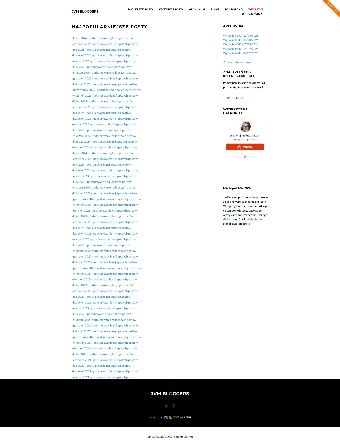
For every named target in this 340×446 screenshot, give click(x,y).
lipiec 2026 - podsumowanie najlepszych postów (103, 38)
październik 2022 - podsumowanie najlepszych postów (107, 268)
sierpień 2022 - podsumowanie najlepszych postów (105, 279)
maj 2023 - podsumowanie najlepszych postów (102, 228)
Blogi (214, 9)
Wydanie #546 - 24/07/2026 (240, 53)
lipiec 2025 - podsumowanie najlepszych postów (103, 101)
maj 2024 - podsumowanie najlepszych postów (102, 164)
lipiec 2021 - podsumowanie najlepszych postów (103, 354)
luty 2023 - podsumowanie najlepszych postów (102, 245)
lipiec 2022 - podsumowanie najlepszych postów (103, 285)
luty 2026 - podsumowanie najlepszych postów (102, 67)
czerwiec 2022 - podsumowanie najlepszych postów (105, 291)
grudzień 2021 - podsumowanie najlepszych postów (105, 325)
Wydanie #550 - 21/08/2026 (240, 35)
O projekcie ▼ (252, 13)
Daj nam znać (235, 98)
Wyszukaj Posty (171, 9)
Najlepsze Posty (140, 9)
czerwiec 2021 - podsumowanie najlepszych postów (105, 360)
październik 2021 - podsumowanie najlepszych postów (107, 337)
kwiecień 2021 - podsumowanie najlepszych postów (105, 371)
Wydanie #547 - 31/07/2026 (240, 49)
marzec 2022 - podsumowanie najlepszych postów (104, 308)
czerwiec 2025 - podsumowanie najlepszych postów (105, 107)
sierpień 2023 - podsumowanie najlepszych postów (105, 210)
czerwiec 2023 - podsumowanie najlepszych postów (105, 222)
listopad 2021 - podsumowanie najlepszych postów (105, 331)
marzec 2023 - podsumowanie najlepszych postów (104, 239)
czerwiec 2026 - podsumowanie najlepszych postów (105, 44)
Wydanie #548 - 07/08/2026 (240, 44)
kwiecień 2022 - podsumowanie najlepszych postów (105, 302)
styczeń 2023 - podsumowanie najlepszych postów (104, 250)
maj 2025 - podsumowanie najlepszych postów (102, 112)
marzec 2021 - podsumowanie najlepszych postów (104, 377)
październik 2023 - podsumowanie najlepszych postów (107, 199)
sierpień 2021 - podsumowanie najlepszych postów (105, 348)
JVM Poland (234, 9)
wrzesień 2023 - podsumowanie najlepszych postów (105, 204)
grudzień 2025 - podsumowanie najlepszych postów (105, 78)
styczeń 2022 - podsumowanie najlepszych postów (104, 319)
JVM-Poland (256, 219)
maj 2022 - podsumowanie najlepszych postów (102, 296)
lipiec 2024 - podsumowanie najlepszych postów (103, 153)
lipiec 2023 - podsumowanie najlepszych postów (103, 216)
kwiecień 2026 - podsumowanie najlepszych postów (105, 55)
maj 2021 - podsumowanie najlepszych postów (102, 365)
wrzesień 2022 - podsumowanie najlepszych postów (105, 273)
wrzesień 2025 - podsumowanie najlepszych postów (105, 95)
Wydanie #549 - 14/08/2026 (240, 40)
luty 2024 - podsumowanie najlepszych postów (102, 181)
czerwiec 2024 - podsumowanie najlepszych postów (105, 159)
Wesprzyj (255, 9)
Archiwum (197, 9)
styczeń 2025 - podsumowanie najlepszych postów (104, 136)
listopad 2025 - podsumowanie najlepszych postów (105, 84)
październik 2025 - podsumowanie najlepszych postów (107, 90)
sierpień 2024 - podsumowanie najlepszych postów (105, 147)
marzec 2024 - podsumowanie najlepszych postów (104, 176)
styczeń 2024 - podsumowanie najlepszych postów (104, 187)
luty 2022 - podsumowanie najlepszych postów (102, 314)
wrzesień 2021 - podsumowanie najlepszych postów (105, 342)
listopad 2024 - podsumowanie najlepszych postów (105, 141)
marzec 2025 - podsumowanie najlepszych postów (104, 124)
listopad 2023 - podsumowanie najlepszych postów (105, 193)
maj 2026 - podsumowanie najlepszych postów (102, 49)
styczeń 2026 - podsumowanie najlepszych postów (104, 72)
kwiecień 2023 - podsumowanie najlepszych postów (105, 233)
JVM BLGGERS (85, 11)
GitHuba (228, 219)
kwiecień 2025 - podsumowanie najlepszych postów (105, 118)
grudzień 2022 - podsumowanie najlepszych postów (105, 256)
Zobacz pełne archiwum (238, 62)
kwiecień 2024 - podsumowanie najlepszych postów (105, 170)
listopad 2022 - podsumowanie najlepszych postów (105, 262)
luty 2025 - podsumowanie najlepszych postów (102, 130)
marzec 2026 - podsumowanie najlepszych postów (104, 61)
